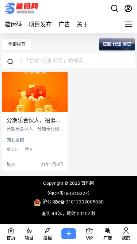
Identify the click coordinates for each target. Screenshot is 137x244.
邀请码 (13, 24)
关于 (82, 24)
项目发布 (40, 24)
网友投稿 (15, 140)
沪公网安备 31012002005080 (73, 201)
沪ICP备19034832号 (68, 193)
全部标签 (17, 44)
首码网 (87, 183)
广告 (64, 24)
